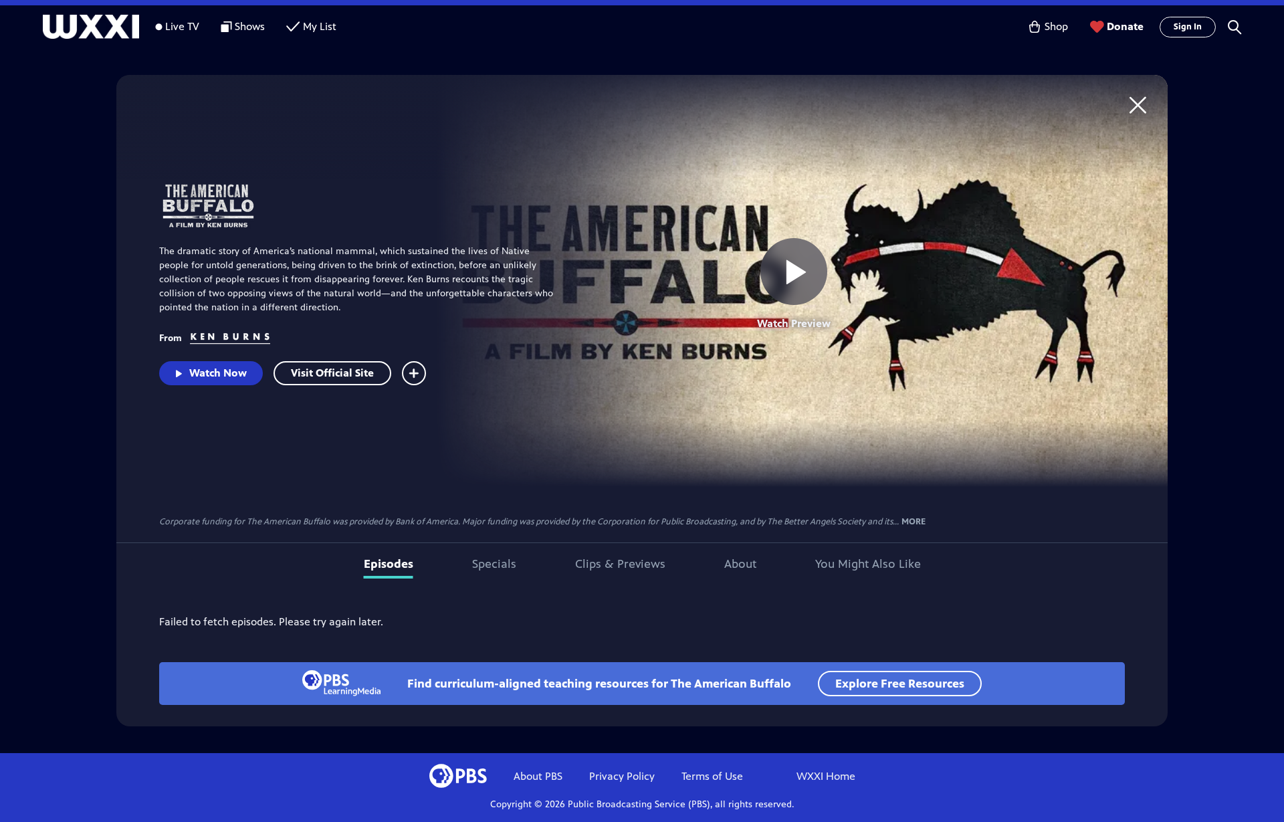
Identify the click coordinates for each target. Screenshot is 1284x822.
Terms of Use (712, 776)
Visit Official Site (332, 373)
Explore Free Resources (899, 683)
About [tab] (740, 563)
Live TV (182, 26)
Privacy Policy (622, 776)
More (913, 522)
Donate (1125, 26)
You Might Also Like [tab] (868, 563)
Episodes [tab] (388, 563)
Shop (1056, 26)
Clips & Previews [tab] (620, 563)
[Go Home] (1138, 104)
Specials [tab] (494, 563)
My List (319, 26)
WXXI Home (825, 776)
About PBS (538, 776)
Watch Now (218, 373)
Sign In (1188, 26)
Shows (250, 26)
